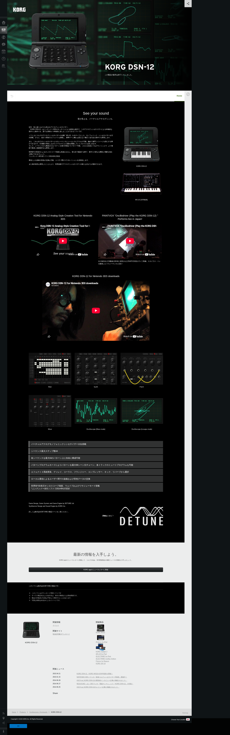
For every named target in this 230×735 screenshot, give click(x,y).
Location (4, 718)
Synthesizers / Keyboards (38, 712)
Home (4, 22)
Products (4, 30)
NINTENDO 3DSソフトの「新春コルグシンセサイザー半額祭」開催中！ (102, 677)
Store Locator (4, 66)
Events (4, 51)
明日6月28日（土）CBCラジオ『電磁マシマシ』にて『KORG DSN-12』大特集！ (105, 684)
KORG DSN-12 (56, 712)
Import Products (4, 37)
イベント (191, 134)
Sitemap (185, 713)
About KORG (4, 731)
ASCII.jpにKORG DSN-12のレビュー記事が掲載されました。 (98, 687)
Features (4, 44)
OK (18, 726)
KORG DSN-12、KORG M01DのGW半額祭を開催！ (95, 674)
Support (4, 58)
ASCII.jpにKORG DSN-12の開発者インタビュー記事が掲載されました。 (102, 680)
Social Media (4, 723)
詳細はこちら (107, 516)
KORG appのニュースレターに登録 (95, 570)
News (4, 713)
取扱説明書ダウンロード (61, 634)
